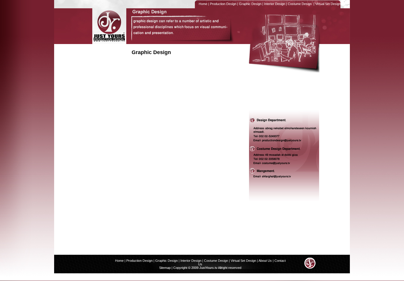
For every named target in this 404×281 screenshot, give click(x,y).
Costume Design (300, 4)
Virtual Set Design (328, 4)
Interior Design (274, 4)
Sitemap (165, 267)
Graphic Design (249, 4)
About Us (265, 260)
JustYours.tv (207, 267)
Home (202, 4)
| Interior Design (190, 260)
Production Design (222, 4)
